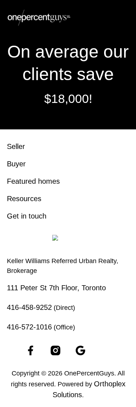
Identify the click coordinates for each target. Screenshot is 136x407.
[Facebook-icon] (30, 350)
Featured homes (33, 181)
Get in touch (26, 216)
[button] (124, 18)
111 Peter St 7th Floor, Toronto (56, 288)
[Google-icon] (80, 350)
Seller (16, 146)
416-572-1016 (29, 327)
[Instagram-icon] (55, 350)
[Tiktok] (105, 350)
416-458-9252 (29, 307)
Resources (24, 199)
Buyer (16, 164)
